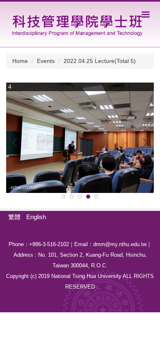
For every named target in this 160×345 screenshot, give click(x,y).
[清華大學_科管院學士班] (76, 23)
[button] (16, 142)
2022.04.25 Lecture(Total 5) (100, 61)
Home (20, 61)
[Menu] (145, 14)
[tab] (63, 196)
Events (46, 61)
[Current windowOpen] (80, 137)
